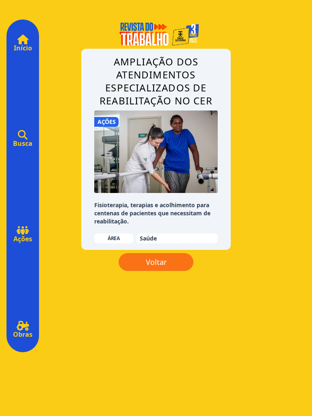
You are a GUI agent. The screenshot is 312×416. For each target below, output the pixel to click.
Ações (22, 238)
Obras (22, 334)
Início (23, 47)
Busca (22, 143)
